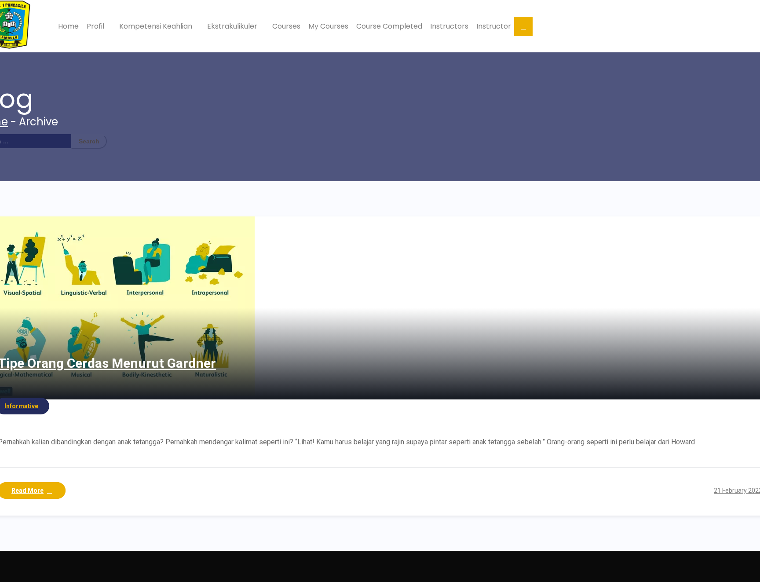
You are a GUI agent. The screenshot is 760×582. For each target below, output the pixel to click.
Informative (21, 406)
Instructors (449, 26)
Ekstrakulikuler (233, 26)
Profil (96, 26)
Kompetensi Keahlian (156, 26)
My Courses (328, 26)
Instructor (493, 26)
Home (68, 26)
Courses (286, 26)
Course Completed (389, 26)
